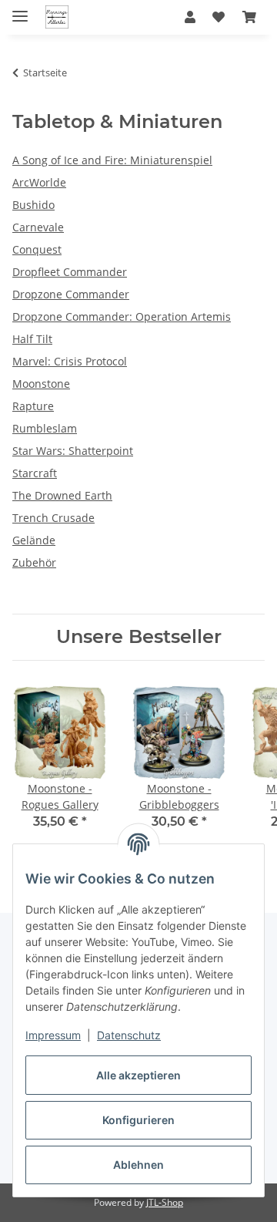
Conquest (37, 249)
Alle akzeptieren (138, 1075)
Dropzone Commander (70, 294)
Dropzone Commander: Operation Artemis (121, 316)
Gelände (33, 540)
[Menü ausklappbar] (20, 9)
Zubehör (34, 562)
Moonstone (41, 383)
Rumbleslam (44, 428)
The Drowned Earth (62, 495)
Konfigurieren (138, 1119)
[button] (190, 17)
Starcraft (34, 473)
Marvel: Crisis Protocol (69, 361)
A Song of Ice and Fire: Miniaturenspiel (112, 160)
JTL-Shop (164, 1202)
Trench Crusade (53, 517)
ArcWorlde (39, 182)
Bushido (33, 204)
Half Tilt (32, 339)
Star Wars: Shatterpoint (72, 450)
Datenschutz (129, 1035)
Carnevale (38, 227)
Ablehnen (138, 1164)
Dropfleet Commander (69, 271)
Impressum (53, 1035)
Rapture (33, 406)
